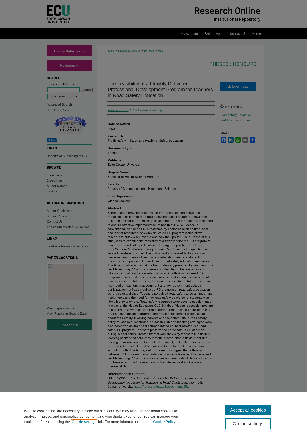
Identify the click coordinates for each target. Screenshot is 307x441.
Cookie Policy (164, 422)
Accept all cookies (248, 410)
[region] (153, 416)
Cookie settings (84, 422)
